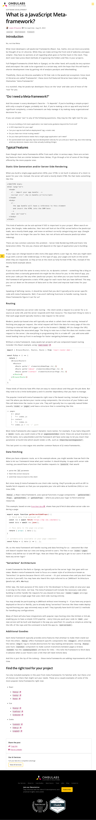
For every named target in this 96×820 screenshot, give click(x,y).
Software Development (16, 10)
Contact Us (74, 783)
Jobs (62, 783)
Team (57, 783)
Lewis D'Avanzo (15, 28)
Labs (50, 777)
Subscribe (67, 790)
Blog (67, 783)
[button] (93, 4)
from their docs (38, 506)
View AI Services (16, 765)
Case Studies (39, 783)
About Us (30, 783)
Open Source (50, 783)
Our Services (22, 783)
